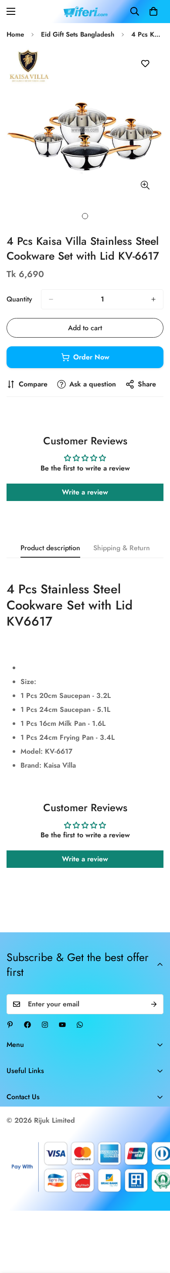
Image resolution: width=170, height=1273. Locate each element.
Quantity (19, 299)
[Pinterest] (10, 1024)
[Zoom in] (145, 185)
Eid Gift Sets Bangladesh (77, 34)
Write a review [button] (85, 492)
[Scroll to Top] (154, 1227)
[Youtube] (62, 1024)
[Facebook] (27, 1024)
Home (15, 34)
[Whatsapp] (79, 1024)
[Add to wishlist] (145, 64)
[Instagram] (44, 1024)
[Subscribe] (153, 1004)
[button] (153, 11)
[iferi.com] (85, 11)
